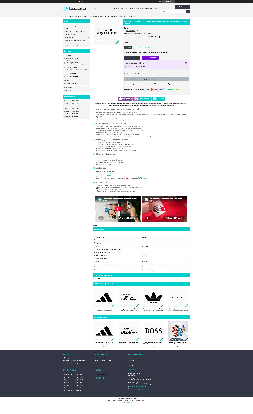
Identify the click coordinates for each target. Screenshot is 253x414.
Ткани (67, 28)
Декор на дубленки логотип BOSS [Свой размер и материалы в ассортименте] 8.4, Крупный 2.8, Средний (153, 343)
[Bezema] (74, 11)
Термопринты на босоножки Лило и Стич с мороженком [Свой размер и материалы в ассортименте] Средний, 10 (178, 343)
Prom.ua (135, 398)
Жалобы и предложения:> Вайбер (74, 360)
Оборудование (70, 34)
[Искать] (188, 11)
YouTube (131, 365)
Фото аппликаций (101, 358)
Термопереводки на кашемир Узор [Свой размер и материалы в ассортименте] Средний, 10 (178, 309)
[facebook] (94, 226)
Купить (132, 58)
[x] (96, 226)
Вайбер (145, 178)
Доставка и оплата (71, 43)
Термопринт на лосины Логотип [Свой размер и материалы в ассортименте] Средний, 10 (153, 309)
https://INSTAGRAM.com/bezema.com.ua (76, 74)
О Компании (100, 363)
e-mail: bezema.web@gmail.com (73, 363)
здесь (140, 177)
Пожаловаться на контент (119, 400)
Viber (130, 358)
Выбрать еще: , (146, 52)
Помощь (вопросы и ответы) (72, 358)
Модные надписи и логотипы (78, 16)
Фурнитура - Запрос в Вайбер (74, 31)
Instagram (131, 360)
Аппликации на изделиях (103, 360)
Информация (69, 37)
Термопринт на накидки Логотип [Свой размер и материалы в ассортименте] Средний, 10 (129, 309)
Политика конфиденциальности (137, 400)
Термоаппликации (71, 26)
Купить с (147, 58)
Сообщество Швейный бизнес (75, 40)
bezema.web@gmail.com (73, 76)
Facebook (131, 363)
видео (111, 173)
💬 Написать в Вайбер (72, 46)
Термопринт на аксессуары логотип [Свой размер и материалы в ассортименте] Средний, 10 (104, 309)
